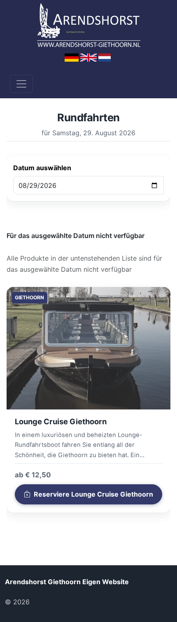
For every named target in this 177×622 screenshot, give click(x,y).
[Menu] (21, 84)
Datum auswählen (42, 168)
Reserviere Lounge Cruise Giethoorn (93, 494)
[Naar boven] (45, 601)
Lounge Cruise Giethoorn (61, 421)
